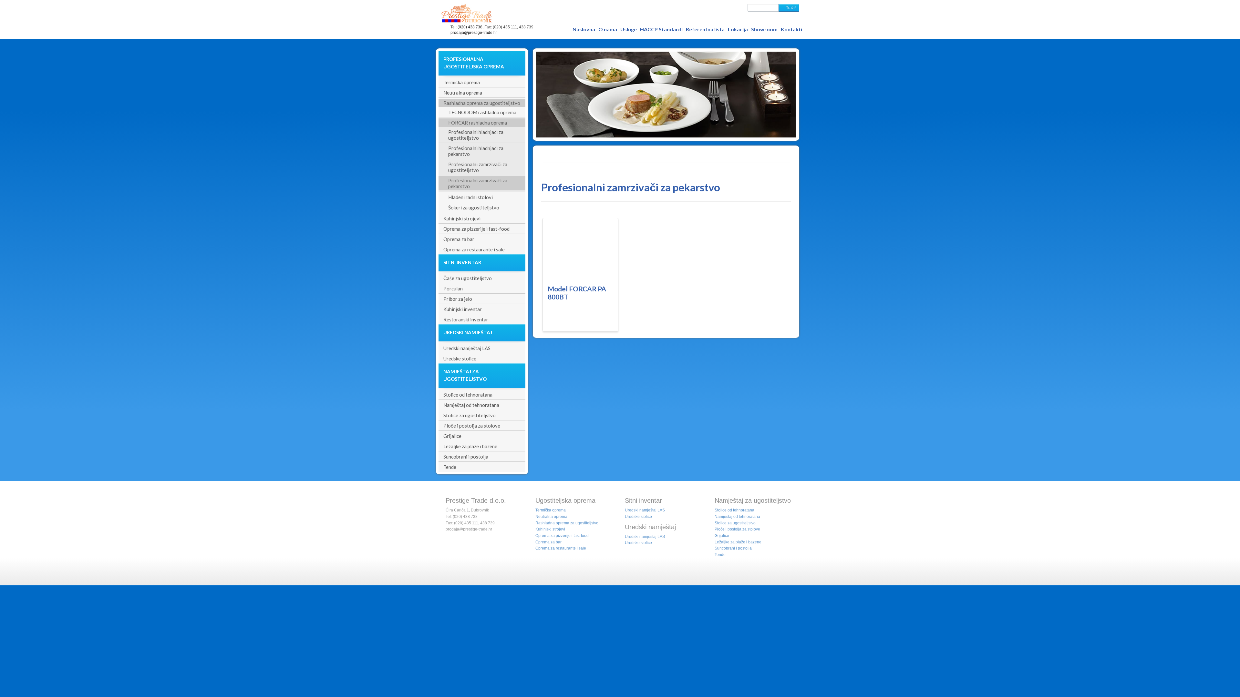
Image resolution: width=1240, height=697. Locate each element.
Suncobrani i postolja (733, 548)
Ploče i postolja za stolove (737, 529)
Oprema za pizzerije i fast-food (562, 535)
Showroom (764, 29)
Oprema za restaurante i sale (560, 548)
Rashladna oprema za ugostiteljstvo (566, 523)
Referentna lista (705, 29)
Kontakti (791, 29)
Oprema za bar (548, 542)
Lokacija (738, 29)
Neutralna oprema (551, 516)
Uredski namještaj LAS (645, 510)
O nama (607, 29)
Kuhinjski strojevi (550, 529)
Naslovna (584, 29)
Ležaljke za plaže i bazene (738, 542)
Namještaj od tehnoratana (737, 516)
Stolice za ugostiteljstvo (735, 523)
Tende (720, 554)
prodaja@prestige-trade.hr (473, 32)
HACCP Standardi (661, 29)
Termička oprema (550, 510)
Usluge (628, 29)
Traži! (790, 7)
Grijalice (722, 535)
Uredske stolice (638, 516)
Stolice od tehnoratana (734, 510)
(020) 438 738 (470, 27)
